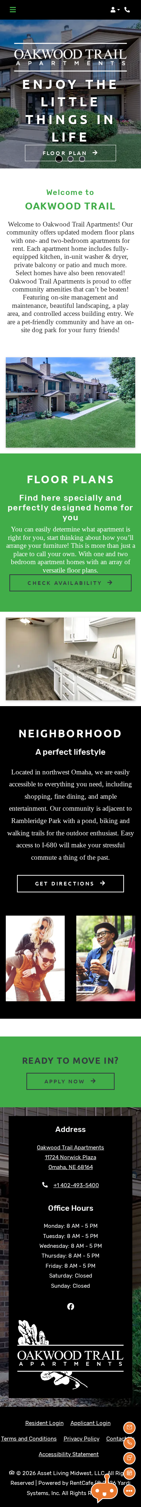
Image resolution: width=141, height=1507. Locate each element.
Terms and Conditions (29, 1438)
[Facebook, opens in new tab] (70, 1307)
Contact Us (120, 1438)
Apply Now (79, 1081)
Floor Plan (66, 152)
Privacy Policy (81, 1438)
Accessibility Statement (69, 1454)
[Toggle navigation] (13, 10)
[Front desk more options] (129, 1490)
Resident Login (44, 1423)
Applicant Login (90, 1423)
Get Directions (66, 883)
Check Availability (65, 582)
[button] (115, 10)
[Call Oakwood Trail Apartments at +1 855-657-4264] (128, 10)
